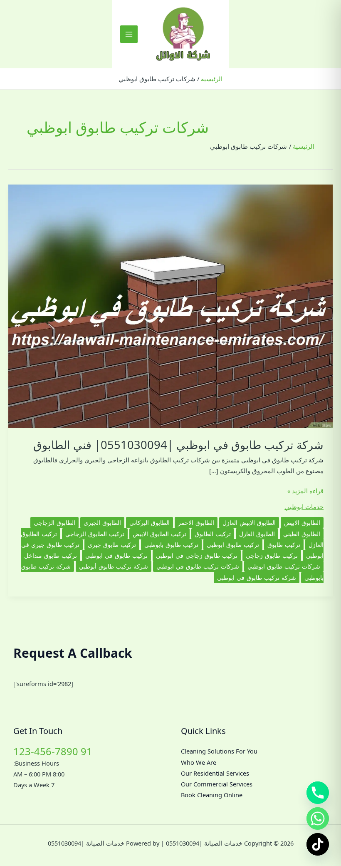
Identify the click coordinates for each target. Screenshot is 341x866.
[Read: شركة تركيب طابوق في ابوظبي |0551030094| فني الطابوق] (170, 306)
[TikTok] (317, 844)
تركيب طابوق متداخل (50, 555)
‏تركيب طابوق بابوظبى (171, 545)
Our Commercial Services (216, 784)
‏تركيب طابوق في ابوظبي (116, 555)
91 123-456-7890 (52, 751)
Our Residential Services (215, 773)
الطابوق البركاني (149, 523)
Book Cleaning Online (211, 795)
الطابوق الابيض (302, 523)
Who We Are (198, 762)
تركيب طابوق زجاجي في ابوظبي (196, 555)
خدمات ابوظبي (304, 506)
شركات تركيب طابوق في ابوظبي (197, 566)
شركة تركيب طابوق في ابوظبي (256, 577)
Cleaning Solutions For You (219, 751)
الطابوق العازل (257, 534)
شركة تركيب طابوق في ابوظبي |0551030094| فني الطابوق (178, 444)
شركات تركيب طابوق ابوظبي (283, 566)
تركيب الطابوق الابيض (159, 534)
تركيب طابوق (283, 545)
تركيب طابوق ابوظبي (233, 545)
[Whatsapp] (317, 818)
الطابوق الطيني (301, 534)
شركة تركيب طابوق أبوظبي (113, 566)
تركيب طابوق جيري (112, 545)
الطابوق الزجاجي (54, 523)
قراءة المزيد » (305, 491)
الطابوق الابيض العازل (249, 523)
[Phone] (317, 792)
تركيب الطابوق (213, 534)
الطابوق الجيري (102, 523)
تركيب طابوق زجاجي (272, 555)
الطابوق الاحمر (196, 523)
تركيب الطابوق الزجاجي (94, 534)
